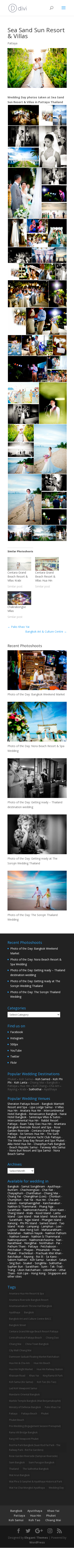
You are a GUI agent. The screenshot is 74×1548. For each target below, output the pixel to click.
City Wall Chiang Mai (20, 1350)
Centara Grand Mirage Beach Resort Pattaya (33, 1331)
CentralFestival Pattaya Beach (25, 1337)
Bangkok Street (17, 1325)
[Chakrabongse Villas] (19, 598)
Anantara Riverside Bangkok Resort (28, 1300)
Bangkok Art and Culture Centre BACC (30, 1318)
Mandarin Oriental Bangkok (24, 1394)
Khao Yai (34, 1375)
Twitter (14, 1056)
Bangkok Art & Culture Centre (46, 631)
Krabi (23, 1089)
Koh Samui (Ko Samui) (21, 1382)
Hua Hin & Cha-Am (19, 1363)
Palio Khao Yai (18, 627)
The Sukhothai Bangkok (36, 1468)
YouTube (16, 1050)
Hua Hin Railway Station (50, 1369)
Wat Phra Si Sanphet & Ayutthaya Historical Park (35, 1481)
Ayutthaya (50, 1089)
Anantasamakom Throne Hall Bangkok (30, 1306)
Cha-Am (54, 1086)
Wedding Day (56, 1487)
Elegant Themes (36, 1537)
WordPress (37, 1542)
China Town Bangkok (37, 1344)
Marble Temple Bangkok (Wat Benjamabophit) (35, 1401)
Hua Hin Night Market (21, 1369)
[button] (23, 115)
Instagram (16, 1038)
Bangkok (52, 1082)
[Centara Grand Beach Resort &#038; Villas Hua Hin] (47, 564)
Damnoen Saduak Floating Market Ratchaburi (34, 1356)
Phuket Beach (16, 1420)
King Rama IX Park (53, 1375)
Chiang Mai (37, 1082)
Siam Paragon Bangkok (41, 1462)
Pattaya (12, 43)
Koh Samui (26, 1079)
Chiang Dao (52, 1337)
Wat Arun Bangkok (19, 1475)
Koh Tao (34, 1520)
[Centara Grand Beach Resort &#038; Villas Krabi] (19, 564)
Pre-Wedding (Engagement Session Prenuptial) (35, 1426)
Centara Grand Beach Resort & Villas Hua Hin (45, 576)
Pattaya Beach (29, 1413)
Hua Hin (25, 1086)
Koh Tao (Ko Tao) (46, 1382)
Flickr (13, 1062)
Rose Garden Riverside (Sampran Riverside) (33, 1456)
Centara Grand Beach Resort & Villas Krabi (17, 576)
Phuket (11, 1079)
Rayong (12, 1089)
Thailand (14, 1468)
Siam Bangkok (17, 1462)
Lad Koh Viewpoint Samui (23, 1388)
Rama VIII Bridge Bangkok (23, 1432)
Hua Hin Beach (42, 1363)
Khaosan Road (17, 1375)
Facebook (16, 1032)
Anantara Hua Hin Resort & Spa (26, 1293)
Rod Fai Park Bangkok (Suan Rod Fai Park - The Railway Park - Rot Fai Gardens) (34, 1447)
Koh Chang (40, 1086)
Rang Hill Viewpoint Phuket (23, 1438)
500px (14, 1044)
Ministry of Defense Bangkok (25, 1407)
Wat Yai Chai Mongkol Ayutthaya (27, 1487)
